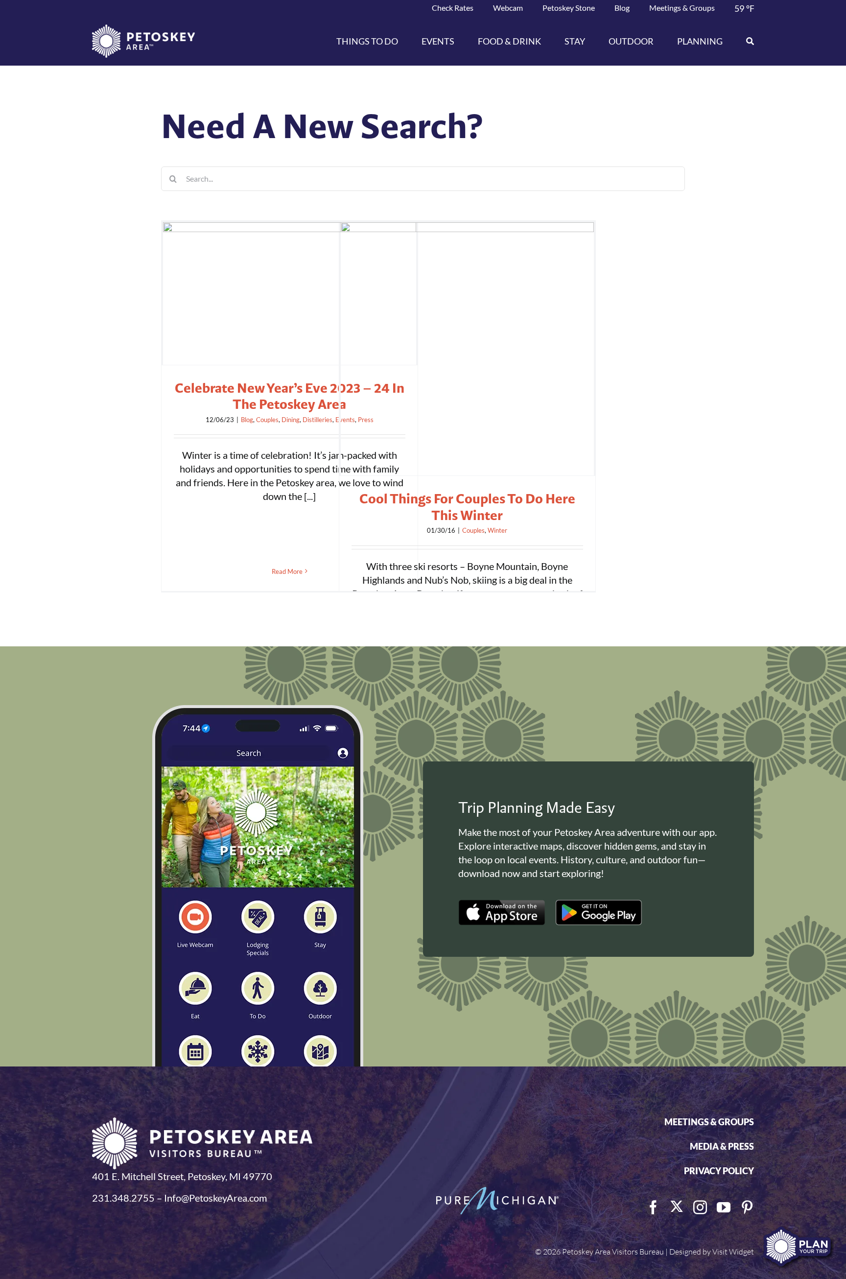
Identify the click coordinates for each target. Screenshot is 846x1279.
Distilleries (317, 420)
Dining (291, 420)
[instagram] (700, 1207)
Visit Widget (733, 1251)
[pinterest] (747, 1207)
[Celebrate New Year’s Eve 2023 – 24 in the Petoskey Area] (289, 293)
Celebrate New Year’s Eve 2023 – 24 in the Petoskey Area (289, 396)
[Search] (744, 41)
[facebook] (653, 1207)
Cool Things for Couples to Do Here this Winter (467, 506)
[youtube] (723, 1207)
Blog (247, 420)
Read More (287, 571)
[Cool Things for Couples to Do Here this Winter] (467, 348)
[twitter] (676, 1206)
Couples (267, 420)
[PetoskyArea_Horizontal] (143, 29)
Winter (497, 530)
